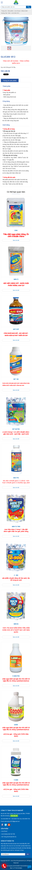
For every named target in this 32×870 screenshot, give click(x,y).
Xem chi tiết (16, 240)
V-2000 (16, 780)
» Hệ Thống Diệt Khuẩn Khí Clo (8, 837)
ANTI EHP (16, 329)
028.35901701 (7, 818)
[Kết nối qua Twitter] (5, 824)
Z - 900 (16, 575)
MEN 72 (16, 279)
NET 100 (16, 379)
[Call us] (4, 866)
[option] (16, 31)
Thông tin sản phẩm (9, 81)
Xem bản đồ (14, 815)
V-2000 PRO (16, 676)
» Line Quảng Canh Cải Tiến (8, 834)
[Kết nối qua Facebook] (2, 824)
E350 (16, 230)
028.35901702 (15, 818)
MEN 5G (16, 624)
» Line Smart (4, 831)
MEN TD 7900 (16, 526)
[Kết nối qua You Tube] (9, 824)
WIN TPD (16, 478)
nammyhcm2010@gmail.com (12, 821)
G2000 (16, 725)
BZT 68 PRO (16, 429)
